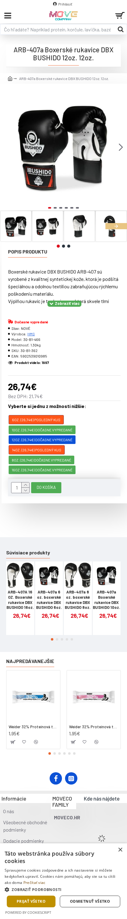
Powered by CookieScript (28, 912)
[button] (6, 147)
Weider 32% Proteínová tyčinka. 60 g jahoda (93, 726)
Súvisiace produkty (28, 552)
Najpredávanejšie (30, 661)
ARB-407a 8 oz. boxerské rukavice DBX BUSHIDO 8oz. (78, 599)
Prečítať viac (34, 882)
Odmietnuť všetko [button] (90, 901)
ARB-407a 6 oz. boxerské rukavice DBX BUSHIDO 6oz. (49, 599)
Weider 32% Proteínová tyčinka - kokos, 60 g (33, 726)
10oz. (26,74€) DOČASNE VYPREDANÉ (42, 430)
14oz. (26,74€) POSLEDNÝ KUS (36, 450)
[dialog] (63, 881)
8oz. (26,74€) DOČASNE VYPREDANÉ (41, 460)
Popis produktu (27, 251)
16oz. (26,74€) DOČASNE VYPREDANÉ (42, 470)
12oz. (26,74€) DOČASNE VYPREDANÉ (42, 440)
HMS (31, 334)
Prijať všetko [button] (31, 901)
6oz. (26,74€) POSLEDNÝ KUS (36, 420)
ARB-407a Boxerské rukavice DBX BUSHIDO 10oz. (106, 599)
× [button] (120, 850)
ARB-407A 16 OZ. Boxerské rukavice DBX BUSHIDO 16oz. (20, 599)
